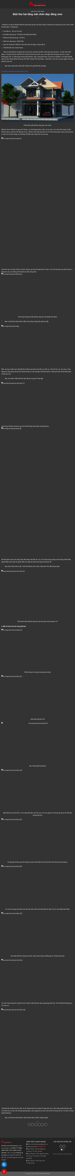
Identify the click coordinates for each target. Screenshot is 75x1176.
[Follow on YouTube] (64, 1146)
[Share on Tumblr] (42, 1124)
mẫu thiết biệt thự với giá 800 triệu (30, 66)
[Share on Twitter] (32, 1124)
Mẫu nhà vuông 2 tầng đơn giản (33, 321)
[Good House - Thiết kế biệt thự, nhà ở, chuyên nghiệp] (37, 4)
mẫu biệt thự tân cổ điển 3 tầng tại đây (35, 1117)
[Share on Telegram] (45, 1124)
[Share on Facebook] (29, 1124)
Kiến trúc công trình (37, 11)
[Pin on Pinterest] (35, 1124)
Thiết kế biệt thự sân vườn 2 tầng (32, 566)
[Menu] (2, 4)
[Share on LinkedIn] (39, 1124)
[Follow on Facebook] (61, 1146)
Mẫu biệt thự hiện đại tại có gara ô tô (26, 378)
